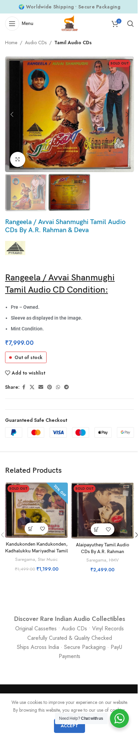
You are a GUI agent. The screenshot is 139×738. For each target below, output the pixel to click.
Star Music (48, 559)
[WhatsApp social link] (58, 387)
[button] (12, 114)
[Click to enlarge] (17, 159)
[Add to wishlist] (42, 529)
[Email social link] (40, 387)
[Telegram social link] (66, 387)
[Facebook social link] (24, 387)
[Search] (130, 23)
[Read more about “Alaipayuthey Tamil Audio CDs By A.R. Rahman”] (97, 529)
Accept (69, 725)
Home (11, 42)
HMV (114, 560)
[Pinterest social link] (49, 387)
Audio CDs (36, 42)
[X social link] (32, 387)
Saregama (25, 559)
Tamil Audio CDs (73, 42)
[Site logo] (69, 23)
